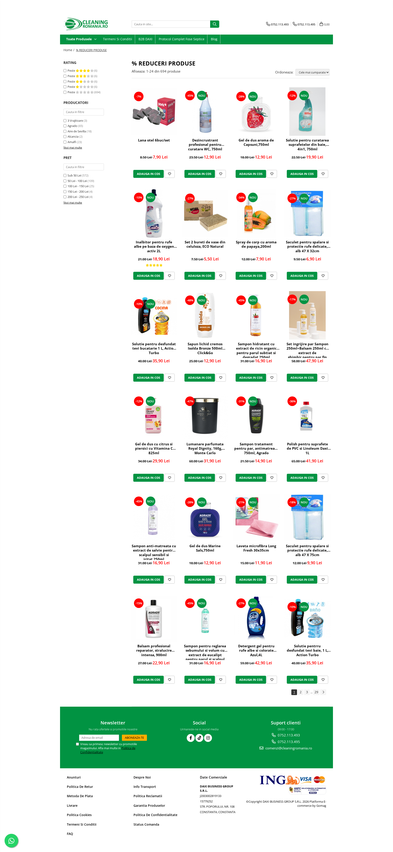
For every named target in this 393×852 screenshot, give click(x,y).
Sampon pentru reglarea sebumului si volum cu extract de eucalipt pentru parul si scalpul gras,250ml (205, 652)
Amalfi (72, 142)
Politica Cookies (79, 815)
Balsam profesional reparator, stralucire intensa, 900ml (154, 650)
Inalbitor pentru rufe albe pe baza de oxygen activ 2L (154, 246)
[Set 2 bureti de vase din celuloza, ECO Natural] (205, 213)
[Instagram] (208, 738)
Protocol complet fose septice (181, 39)
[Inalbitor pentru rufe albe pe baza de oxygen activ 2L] (154, 213)
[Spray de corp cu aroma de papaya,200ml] (256, 213)
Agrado (72, 126)
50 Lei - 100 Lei (77, 181)
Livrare (72, 805)
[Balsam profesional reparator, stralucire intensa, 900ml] (154, 618)
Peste (72, 70)
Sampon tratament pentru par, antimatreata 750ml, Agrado (256, 448)
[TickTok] (199, 738)
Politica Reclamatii (148, 796)
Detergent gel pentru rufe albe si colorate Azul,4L (256, 650)
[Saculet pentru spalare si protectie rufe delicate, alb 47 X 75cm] (307, 517)
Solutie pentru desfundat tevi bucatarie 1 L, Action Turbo (154, 348)
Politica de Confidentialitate (155, 815)
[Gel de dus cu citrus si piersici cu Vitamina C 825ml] (154, 416)
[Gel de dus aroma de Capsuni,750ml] (256, 111)
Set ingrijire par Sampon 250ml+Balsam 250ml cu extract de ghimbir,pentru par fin (307, 350)
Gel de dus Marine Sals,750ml (205, 548)
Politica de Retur (80, 786)
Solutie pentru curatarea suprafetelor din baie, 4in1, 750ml (307, 144)
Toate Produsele (79, 39)
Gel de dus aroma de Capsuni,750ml (256, 142)
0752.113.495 (288, 741)
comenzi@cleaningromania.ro (288, 748)
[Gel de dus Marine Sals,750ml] (205, 517)
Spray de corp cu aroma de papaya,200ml (256, 244)
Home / (69, 50)
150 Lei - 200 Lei (78, 191)
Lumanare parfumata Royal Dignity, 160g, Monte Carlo (205, 448)
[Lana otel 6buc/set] (154, 111)
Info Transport (145, 786)
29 (316, 692)
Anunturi (74, 777)
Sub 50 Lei (74, 175)
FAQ (70, 834)
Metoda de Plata (80, 796)
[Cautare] (214, 24)
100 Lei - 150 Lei (78, 186)
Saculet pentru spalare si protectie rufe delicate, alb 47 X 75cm (307, 550)
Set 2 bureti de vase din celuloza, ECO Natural (205, 244)
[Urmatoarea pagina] (323, 692)
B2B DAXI (145, 39)
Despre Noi (142, 777)
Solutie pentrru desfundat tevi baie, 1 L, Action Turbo (307, 650)
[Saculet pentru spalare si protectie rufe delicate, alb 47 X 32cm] (307, 213)
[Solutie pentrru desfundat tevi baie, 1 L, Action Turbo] (307, 618)
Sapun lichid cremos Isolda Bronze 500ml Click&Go (205, 348)
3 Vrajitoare (75, 120)
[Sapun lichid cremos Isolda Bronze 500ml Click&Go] (205, 315)
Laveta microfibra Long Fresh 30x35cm (256, 548)
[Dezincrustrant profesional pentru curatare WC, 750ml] (205, 111)
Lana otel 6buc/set (154, 140)
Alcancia (73, 136)
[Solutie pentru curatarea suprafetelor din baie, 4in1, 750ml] (307, 111)
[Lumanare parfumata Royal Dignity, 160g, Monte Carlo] (205, 416)
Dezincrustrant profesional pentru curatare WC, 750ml (205, 144)
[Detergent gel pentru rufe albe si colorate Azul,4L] (256, 618)
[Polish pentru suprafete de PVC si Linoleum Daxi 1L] (307, 416)
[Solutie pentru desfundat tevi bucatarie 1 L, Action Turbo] (154, 315)
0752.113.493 (288, 735)
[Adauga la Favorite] (169, 174)
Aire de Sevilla (77, 131)
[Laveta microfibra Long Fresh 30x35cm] (256, 517)
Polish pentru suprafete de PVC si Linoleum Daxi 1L (307, 448)
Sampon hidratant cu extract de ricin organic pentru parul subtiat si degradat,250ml (256, 350)
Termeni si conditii (117, 39)
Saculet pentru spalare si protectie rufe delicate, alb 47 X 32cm (307, 246)
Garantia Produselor (149, 805)
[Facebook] (191, 738)
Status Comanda (146, 824)
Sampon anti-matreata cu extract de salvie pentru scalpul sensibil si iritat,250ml (154, 552)
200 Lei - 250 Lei (78, 197)
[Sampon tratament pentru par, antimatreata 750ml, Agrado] (256, 416)
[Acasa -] (86, 24)
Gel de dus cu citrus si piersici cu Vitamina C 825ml (154, 448)
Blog (214, 39)
